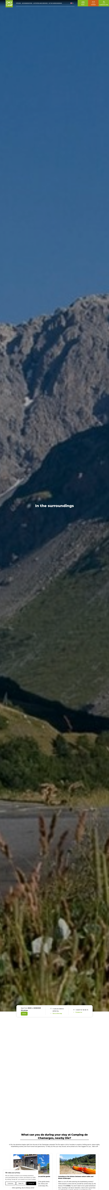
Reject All (21, 1183)
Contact (93, 4)
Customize (10, 1183)
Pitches (18, 3)
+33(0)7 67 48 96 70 (81, 1010)
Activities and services (40, 3)
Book (24, 1013)
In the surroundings (55, 3)
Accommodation (27, 3)
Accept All (31, 1183)
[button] (72, 3)
